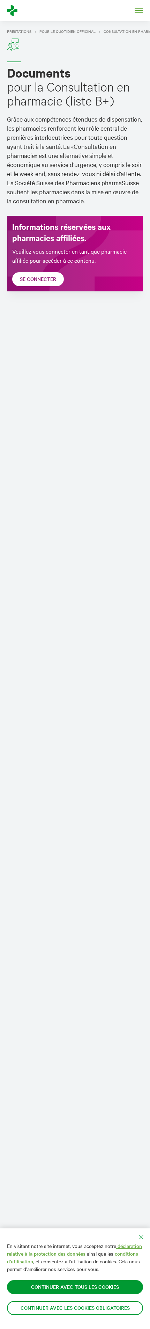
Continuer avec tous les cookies (75, 1287)
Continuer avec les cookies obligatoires (75, 1308)
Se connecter (38, 279)
